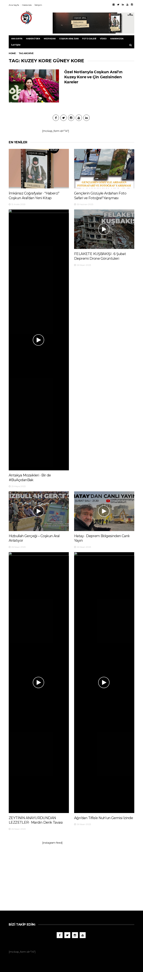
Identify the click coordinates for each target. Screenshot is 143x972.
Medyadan (49, 38)
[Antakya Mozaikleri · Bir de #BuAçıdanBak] (39, 339)
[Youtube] (127, 4)
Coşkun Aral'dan (68, 38)
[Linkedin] (123, 4)
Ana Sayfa (14, 5)
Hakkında (27, 5)
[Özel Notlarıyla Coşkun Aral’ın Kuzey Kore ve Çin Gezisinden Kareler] (34, 85)
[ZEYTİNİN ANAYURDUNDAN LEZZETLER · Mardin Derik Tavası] (39, 682)
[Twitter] (118, 4)
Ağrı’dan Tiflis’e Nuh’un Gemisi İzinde (103, 818)
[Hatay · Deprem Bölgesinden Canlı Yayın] (104, 511)
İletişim (38, 5)
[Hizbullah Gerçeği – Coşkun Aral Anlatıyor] (39, 511)
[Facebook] (114, 4)
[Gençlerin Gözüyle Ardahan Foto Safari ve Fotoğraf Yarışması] (104, 168)
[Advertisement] (71, 875)
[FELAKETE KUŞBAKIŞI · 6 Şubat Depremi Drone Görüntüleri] (104, 229)
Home (12, 53)
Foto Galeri (89, 38)
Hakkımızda (116, 38)
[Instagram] (132, 4)
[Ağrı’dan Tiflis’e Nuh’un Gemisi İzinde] (104, 682)
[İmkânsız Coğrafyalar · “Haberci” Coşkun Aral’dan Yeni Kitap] (39, 168)
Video (103, 38)
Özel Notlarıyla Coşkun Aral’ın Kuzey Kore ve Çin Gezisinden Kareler (93, 77)
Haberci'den (33, 38)
